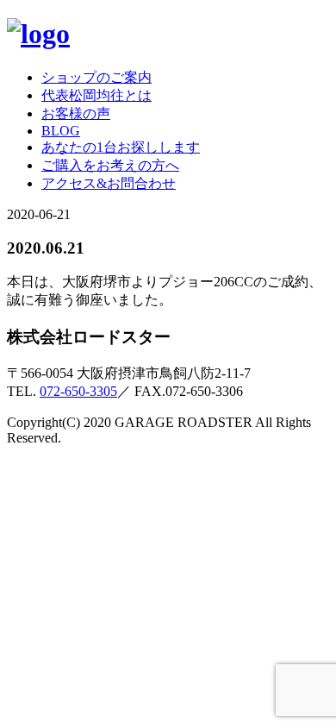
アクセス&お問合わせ (108, 183)
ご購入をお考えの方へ (110, 165)
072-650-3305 (78, 391)
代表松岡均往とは (96, 95)
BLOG (60, 130)
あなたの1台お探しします (120, 147)
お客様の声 (75, 113)
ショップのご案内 (96, 77)
